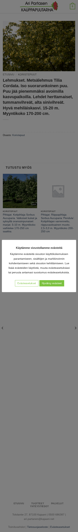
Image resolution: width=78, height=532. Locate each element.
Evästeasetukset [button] (26, 283)
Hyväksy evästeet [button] (52, 283)
